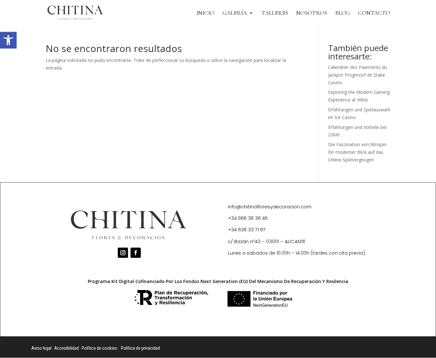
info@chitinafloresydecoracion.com (270, 206)
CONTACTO (374, 13)
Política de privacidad (140, 348)
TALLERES (274, 13)
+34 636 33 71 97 (247, 229)
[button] (8, 40)
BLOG (342, 13)
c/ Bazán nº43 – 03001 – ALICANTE (266, 241)
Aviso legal (41, 348)
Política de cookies (99, 348)
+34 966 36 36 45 (248, 218)
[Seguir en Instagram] (123, 253)
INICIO (205, 13)
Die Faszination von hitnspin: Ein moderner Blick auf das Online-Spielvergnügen (357, 152)
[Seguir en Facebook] (136, 253)
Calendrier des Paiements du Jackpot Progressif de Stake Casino (357, 75)
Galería (234, 13)
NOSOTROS (311, 13)
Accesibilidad (66, 348)
